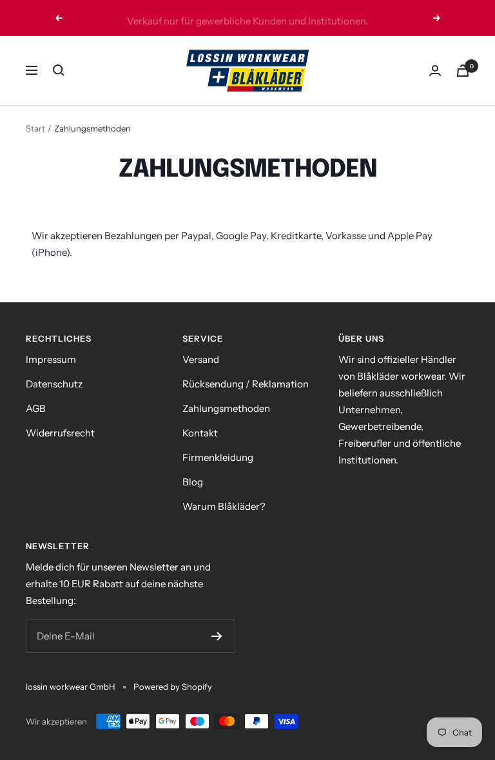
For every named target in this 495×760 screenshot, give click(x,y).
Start (35, 128)
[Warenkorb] (462, 70)
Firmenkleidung (217, 457)
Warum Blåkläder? (224, 506)
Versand (200, 359)
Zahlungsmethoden (226, 408)
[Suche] (58, 70)
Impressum (51, 359)
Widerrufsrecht (60, 433)
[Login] (435, 70)
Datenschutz (54, 384)
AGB (36, 408)
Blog (192, 482)
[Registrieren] (216, 636)
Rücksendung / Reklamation (245, 384)
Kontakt (200, 433)
